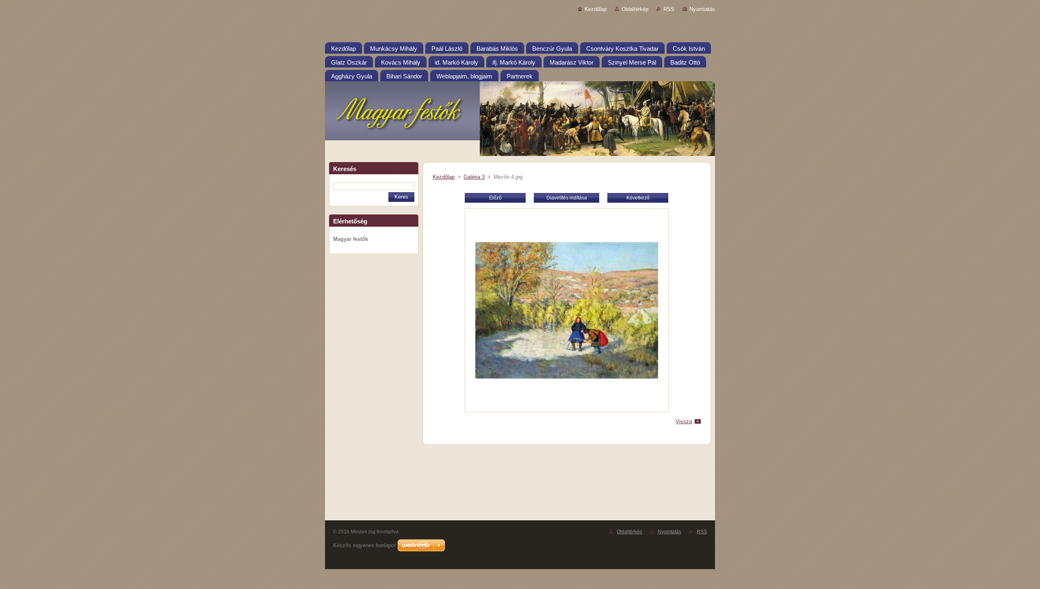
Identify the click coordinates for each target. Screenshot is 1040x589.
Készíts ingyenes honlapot (364, 545)
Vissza (684, 421)
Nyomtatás (702, 9)
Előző (495, 198)
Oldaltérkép (635, 9)
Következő (638, 198)
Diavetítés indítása (566, 198)
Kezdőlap (596, 9)
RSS (668, 9)
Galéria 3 (474, 177)
